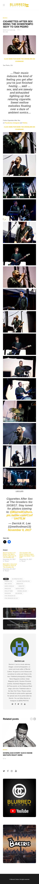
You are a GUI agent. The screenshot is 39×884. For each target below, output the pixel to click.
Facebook (8, 123)
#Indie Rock (8, 588)
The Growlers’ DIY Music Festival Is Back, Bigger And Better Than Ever (27, 555)
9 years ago (12, 30)
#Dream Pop (19, 583)
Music (5, 18)
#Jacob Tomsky (20, 588)
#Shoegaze (8, 593)
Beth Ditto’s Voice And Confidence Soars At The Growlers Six (10, 565)
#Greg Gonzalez (9, 586)
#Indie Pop (21, 586)
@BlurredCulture (21, 512)
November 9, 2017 (19, 530)
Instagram (16, 123)
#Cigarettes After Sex (23, 581)
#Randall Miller (22, 591)
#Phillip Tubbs (9, 591)
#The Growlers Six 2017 (11, 598)
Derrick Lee (6, 30)
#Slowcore (19, 593)
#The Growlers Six (10, 595)
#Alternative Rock (17, 578)
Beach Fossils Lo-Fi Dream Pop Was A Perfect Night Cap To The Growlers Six (9, 555)
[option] (20, 741)
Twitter (25, 123)
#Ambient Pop (8, 581)
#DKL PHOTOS (8, 583)
